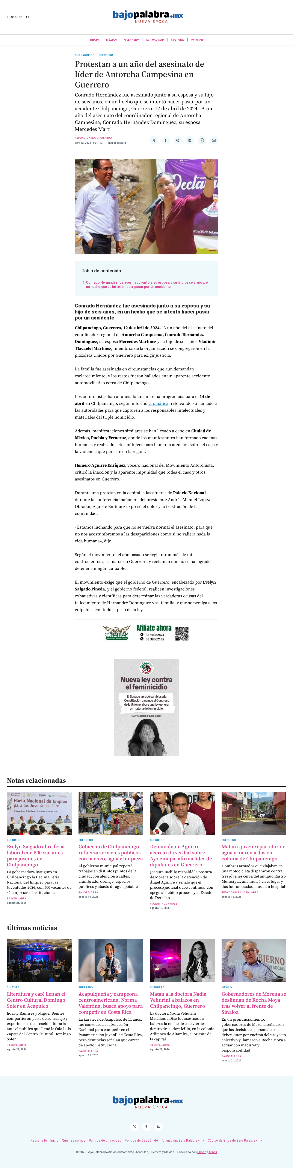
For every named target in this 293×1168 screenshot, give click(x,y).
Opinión (197, 39)
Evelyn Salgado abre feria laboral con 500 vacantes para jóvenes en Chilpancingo (36, 855)
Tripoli (212, 1152)
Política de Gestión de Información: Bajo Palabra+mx (164, 1140)
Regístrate (39, 1140)
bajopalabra (17, 898)
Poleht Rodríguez (163, 903)
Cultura (177, 39)
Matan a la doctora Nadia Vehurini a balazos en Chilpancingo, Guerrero (178, 999)
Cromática (158, 403)
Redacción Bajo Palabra (93, 137)
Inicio (94, 39)
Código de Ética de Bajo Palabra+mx (235, 1140)
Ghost (201, 1152)
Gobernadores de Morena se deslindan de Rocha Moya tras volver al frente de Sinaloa (254, 1002)
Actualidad (155, 39)
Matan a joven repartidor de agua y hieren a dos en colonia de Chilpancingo (253, 852)
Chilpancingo (85, 55)
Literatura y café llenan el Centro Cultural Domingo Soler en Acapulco (36, 999)
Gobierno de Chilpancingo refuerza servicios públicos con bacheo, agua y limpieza (111, 852)
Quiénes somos (74, 1140)
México (111, 39)
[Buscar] (27, 17)
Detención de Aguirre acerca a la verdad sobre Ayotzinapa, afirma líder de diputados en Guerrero (181, 855)
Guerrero (131, 39)
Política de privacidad (105, 1140)
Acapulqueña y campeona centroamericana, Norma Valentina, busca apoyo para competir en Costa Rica (111, 1002)
